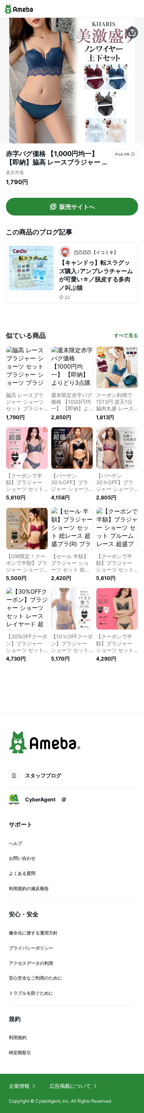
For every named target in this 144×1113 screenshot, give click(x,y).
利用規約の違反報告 (29, 888)
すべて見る (126, 335)
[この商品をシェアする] (132, 32)
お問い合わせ (22, 858)
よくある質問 (22, 873)
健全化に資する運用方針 (33, 933)
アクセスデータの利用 (31, 963)
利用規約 (18, 1037)
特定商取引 (20, 1052)
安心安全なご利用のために (35, 978)
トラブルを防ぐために (31, 993)
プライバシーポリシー (31, 948)
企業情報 (19, 1086)
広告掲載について (70, 1086)
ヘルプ (15, 843)
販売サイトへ (77, 206)
